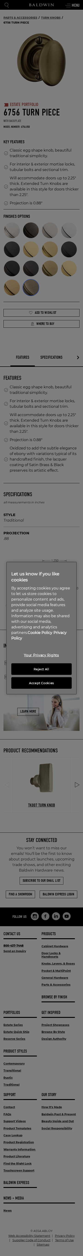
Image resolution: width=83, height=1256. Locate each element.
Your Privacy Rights (41, 655)
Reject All (41, 669)
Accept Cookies (41, 683)
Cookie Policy (40, 632)
